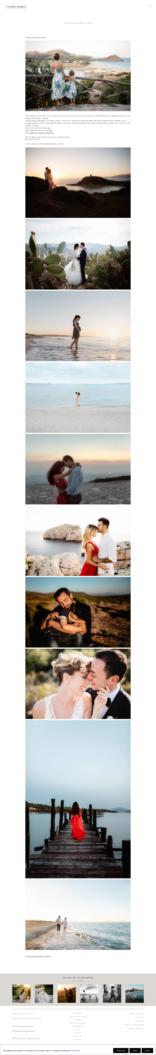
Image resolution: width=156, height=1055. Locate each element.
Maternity (78, 1013)
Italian (78, 1039)
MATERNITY (139, 1017)
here (49, 128)
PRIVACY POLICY (19, 1038)
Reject (135, 1050)
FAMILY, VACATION (136, 1013)
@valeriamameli (78, 980)
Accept (147, 1050)
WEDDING (140, 1021)
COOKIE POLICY (33, 1038)
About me (78, 1036)
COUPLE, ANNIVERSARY (134, 1024)
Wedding (78, 1020)
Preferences (120, 1050)
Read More (76, 1050)
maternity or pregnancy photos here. (42, 133)
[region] (78, 1050)
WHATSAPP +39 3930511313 (22, 1026)
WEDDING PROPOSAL (135, 1028)
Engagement (78, 1026)
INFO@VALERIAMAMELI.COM (23, 1031)
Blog (78, 1029)
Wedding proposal (78, 1023)
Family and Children (78, 1016)
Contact (78, 1033)
